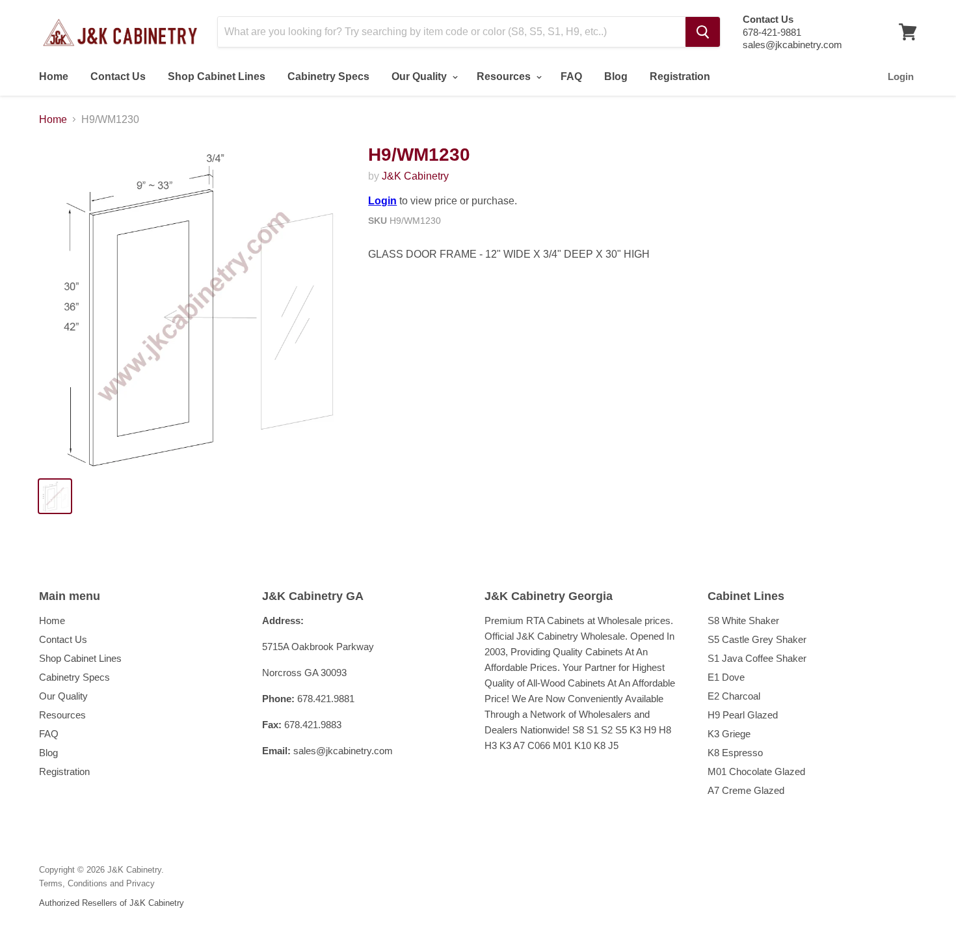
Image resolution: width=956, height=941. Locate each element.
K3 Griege (729, 733)
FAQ (571, 76)
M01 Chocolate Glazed (756, 771)
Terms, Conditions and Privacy (97, 883)
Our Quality (420, 76)
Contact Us (118, 76)
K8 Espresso (735, 752)
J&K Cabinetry (415, 176)
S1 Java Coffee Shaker (757, 658)
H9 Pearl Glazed (743, 714)
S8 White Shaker (743, 620)
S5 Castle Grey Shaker (757, 639)
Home (53, 76)
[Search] (702, 32)
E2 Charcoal (734, 696)
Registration (680, 76)
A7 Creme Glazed (746, 790)
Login (901, 76)
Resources (505, 76)
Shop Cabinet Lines (216, 76)
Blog (616, 76)
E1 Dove (726, 677)
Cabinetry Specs (328, 76)
